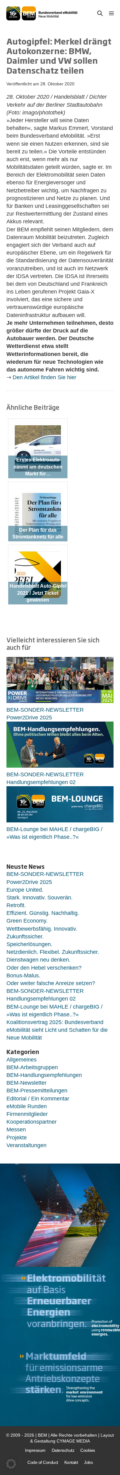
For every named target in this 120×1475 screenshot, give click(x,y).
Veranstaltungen (26, 1145)
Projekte (16, 1137)
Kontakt (71, 1462)
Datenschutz (63, 1450)
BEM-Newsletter (26, 1083)
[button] (100, 13)
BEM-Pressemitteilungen (36, 1090)
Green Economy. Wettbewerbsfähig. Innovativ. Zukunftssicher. (41, 928)
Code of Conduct (42, 1462)
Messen (16, 1129)
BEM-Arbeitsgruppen (32, 1067)
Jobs (88, 1462)
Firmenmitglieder (27, 1114)
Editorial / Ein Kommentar (37, 1099)
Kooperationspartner (31, 1122)
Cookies (87, 1450)
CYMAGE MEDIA (73, 1441)
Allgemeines (21, 1060)
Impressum (35, 1450)
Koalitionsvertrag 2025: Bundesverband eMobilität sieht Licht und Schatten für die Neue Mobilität (57, 1030)
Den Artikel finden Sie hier (44, 377)
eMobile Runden (26, 1106)
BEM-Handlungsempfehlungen (44, 1075)
